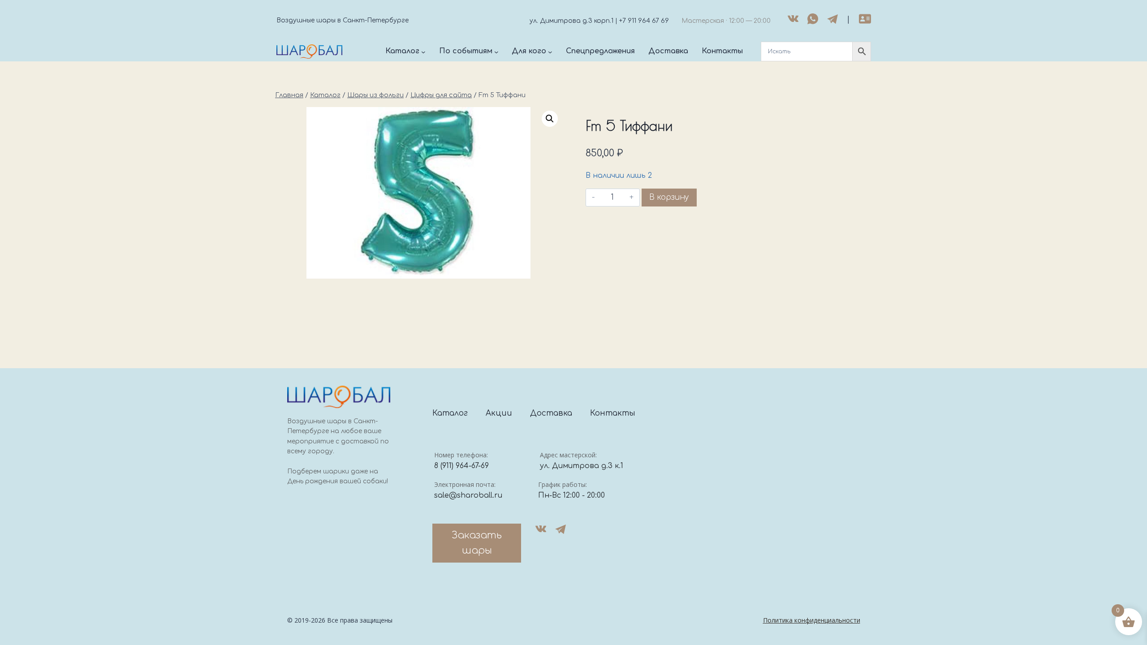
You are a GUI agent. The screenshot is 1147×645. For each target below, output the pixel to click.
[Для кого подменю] (550, 51)
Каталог (450, 413)
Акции (499, 413)
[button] (550, 119)
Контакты (612, 413)
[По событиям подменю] (496, 51)
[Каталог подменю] (423, 51)
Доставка (551, 413)
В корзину (669, 197)
